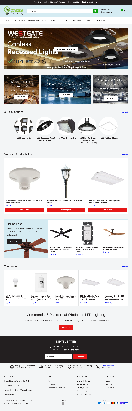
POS (5, 403)
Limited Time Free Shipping (31, 21)
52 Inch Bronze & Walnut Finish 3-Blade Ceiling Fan (113, 248)
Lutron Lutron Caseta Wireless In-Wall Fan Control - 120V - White (87, 249)
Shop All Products (66, 49)
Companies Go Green (80, 21)
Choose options (66, 210)
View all (125, 112)
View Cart (110, 388)
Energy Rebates (83, 381)
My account (106, 12)
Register (109, 384)
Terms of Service (84, 395)
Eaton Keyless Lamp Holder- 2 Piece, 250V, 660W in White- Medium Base (24, 201)
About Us (62, 21)
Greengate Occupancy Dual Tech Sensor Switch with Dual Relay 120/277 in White (41, 298)
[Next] (128, 186)
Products (9, 21)
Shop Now (14, 241)
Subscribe (80, 357)
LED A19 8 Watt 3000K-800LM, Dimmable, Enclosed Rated (16, 298)
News (52, 21)
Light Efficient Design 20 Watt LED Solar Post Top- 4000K (64, 201)
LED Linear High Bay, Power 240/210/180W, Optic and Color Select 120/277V (90, 298)
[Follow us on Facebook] (63, 403)
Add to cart (24, 210)
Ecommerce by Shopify (19, 403)
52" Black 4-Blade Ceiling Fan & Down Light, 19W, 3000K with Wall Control (61, 249)
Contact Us (99, 21)
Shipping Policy (83, 391)
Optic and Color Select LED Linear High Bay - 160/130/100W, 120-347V (104, 201)
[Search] (95, 11)
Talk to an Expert (108, 366)
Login (108, 381)
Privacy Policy (82, 388)
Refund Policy (82, 384)
